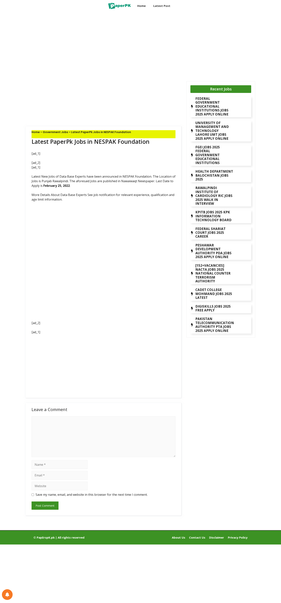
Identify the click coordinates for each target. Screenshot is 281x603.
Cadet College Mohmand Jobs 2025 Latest (213, 294)
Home (141, 6)
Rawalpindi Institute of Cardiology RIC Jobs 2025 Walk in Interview (213, 196)
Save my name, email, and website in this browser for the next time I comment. (92, 494)
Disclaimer (216, 537)
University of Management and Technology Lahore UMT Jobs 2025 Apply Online (212, 131)
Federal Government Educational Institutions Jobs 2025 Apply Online (211, 106)
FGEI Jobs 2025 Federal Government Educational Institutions (207, 155)
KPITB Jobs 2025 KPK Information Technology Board (213, 216)
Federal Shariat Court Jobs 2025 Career (210, 233)
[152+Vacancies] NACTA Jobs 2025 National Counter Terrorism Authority (213, 273)
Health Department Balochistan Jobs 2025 (214, 175)
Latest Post (161, 6)
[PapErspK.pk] (119, 5)
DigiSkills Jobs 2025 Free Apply (213, 308)
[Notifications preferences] (7, 594)
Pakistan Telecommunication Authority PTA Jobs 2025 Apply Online (214, 325)
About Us (178, 537)
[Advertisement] (104, 43)
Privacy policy (238, 537)
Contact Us (197, 537)
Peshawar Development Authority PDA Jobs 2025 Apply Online (213, 251)
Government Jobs (55, 132)
